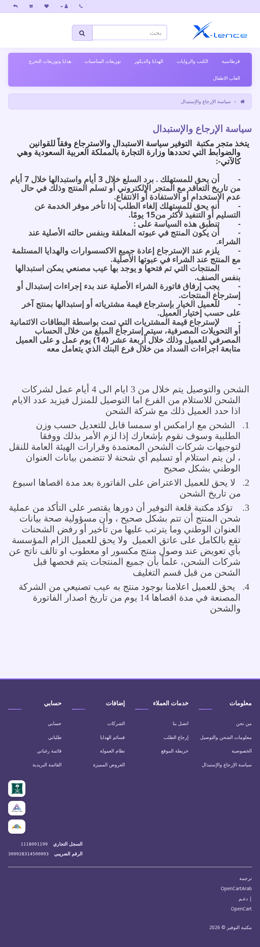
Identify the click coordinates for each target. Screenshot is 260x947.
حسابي (55, 723)
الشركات (116, 723)
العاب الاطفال (226, 78)
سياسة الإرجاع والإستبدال (206, 101)
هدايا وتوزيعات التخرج (50, 61)
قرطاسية (231, 61)
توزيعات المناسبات (103, 61)
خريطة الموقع (175, 750)
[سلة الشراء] (31, 6)
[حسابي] (64, 6)
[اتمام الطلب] (15, 6)
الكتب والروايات (192, 61)
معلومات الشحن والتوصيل (226, 737)
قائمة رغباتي (49, 750)
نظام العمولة (112, 750)
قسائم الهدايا (112, 737)
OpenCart (241, 908)
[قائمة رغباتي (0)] (46, 6)
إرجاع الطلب (176, 737)
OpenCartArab (236, 888)
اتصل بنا (181, 723)
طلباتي (55, 737)
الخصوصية (242, 750)
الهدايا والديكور (148, 61)
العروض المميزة (109, 764)
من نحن (244, 723)
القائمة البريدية (47, 764)
